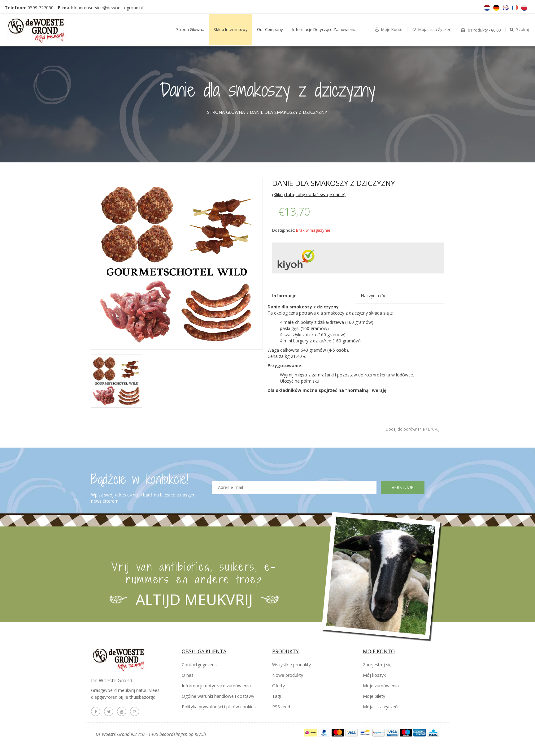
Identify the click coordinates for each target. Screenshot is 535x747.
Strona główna (190, 29)
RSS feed (281, 707)
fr (515, 8)
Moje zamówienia (381, 686)
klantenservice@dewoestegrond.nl (108, 8)
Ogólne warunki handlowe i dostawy (218, 696)
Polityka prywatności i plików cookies (219, 707)
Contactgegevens (199, 665)
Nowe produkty (287, 675)
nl (487, 8)
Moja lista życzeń (434, 29)
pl (524, 8)
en (505, 8)
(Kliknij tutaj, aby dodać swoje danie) (309, 194)
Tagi (276, 696)
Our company (270, 29)
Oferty (278, 686)
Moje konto (391, 29)
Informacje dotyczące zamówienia (324, 29)
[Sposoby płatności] (311, 732)
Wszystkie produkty (291, 665)
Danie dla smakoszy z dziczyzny (288, 112)
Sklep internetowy (231, 29)
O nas (188, 675)
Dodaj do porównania (406, 429)
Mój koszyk (374, 675)
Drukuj (433, 429)
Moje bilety (374, 696)
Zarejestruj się (377, 665)
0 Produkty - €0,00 (484, 30)
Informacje (284, 295)
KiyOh (200, 734)
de (496, 8)
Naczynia (373, 295)
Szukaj (522, 29)
